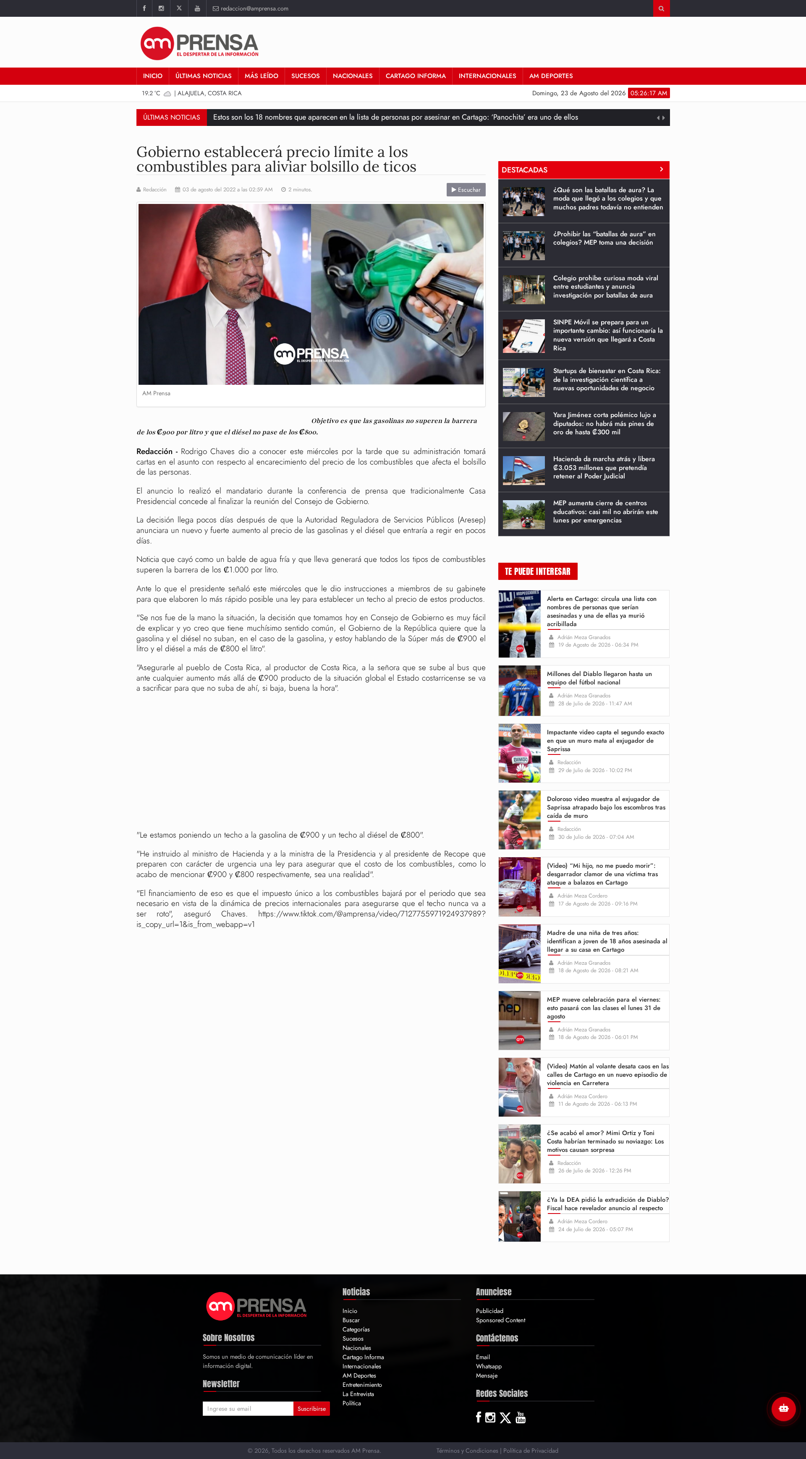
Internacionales (487, 76)
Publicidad (489, 1310)
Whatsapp (489, 1366)
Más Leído (261, 76)
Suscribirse (312, 1408)
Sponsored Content (500, 1319)
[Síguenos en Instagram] (161, 8)
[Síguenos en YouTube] (197, 8)
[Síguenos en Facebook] (144, 8)
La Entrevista (358, 1393)
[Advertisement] (311, 763)
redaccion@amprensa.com (254, 8)
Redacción (155, 189)
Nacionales (353, 76)
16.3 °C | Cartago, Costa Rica (192, 93)
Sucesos (305, 76)
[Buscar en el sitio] (661, 8)
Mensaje (486, 1375)
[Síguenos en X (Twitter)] (179, 8)
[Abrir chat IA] (784, 1409)
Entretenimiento (362, 1384)
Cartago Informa (416, 76)
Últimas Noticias (203, 76)
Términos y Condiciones (467, 1450)
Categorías (356, 1329)
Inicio (152, 76)
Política (352, 1403)
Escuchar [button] (468, 189)
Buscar (351, 1319)
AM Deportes (551, 76)
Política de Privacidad (530, 1450)
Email (483, 1356)
